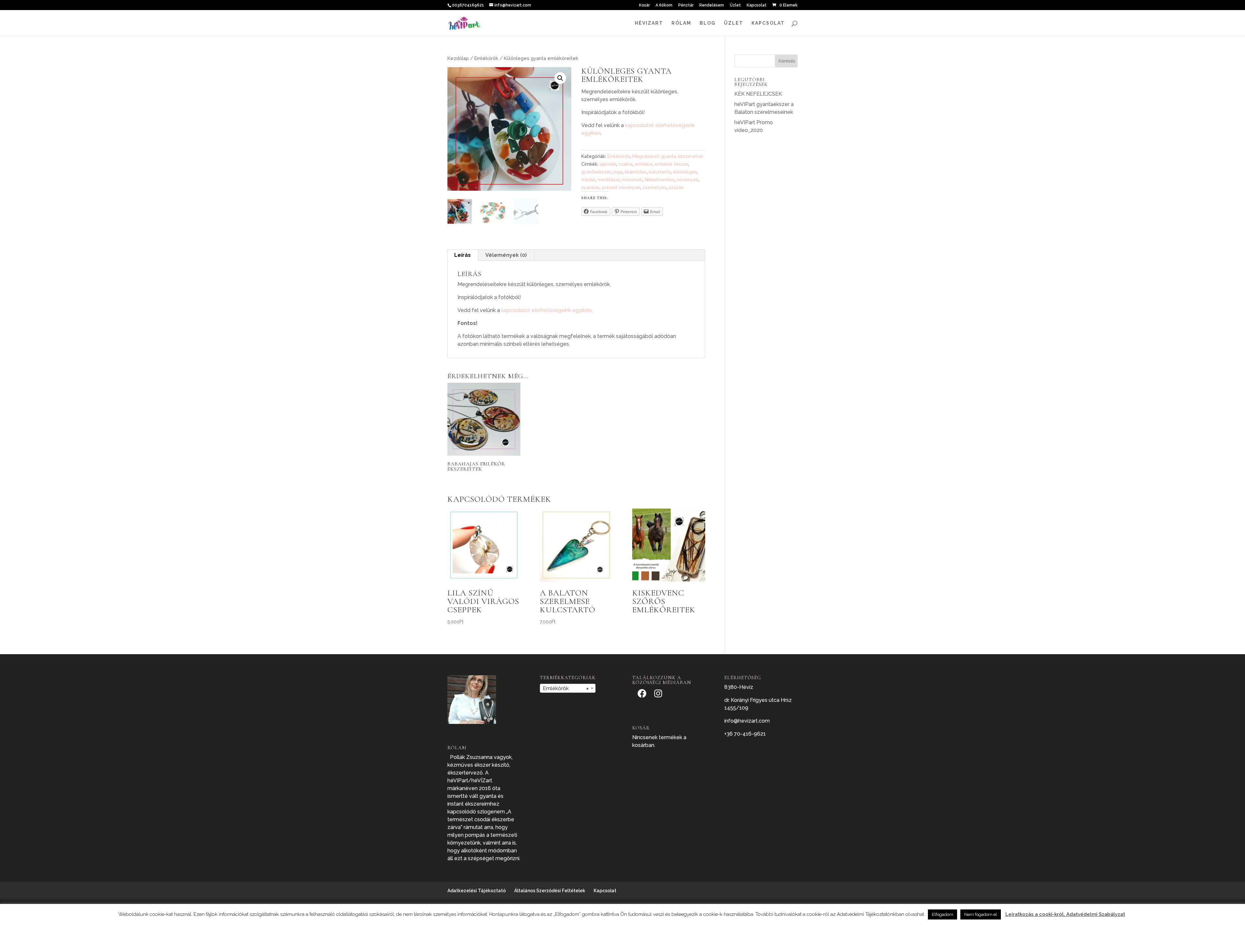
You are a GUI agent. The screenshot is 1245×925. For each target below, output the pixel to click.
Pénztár (686, 5)
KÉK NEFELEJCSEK (758, 94)
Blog (708, 23)
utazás (676, 187)
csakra (626, 164)
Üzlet (735, 5)
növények (687, 179)
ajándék (607, 164)
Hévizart (649, 23)
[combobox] (568, 688)
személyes (655, 187)
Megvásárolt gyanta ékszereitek (667, 156)
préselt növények (621, 187)
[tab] (462, 255)
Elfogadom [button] (942, 914)
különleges (685, 171)
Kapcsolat (756, 5)
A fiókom (664, 5)
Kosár (644, 5)
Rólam (681, 23)
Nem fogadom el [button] (980, 914)
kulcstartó (660, 171)
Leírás (462, 255)
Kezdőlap (458, 58)
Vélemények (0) (506, 255)
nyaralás (590, 187)
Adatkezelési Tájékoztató (476, 890)
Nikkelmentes (659, 179)
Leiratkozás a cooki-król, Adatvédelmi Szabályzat (1065, 914)
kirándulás (635, 171)
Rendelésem (711, 5)
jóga (617, 171)
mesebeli (632, 179)
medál (588, 179)
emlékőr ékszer (671, 164)
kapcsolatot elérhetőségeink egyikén (546, 310)
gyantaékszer (596, 171)
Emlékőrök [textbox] (566, 688)
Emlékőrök (486, 58)
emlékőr (643, 164)
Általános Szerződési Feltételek (549, 890)
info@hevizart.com (747, 721)
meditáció (609, 179)
